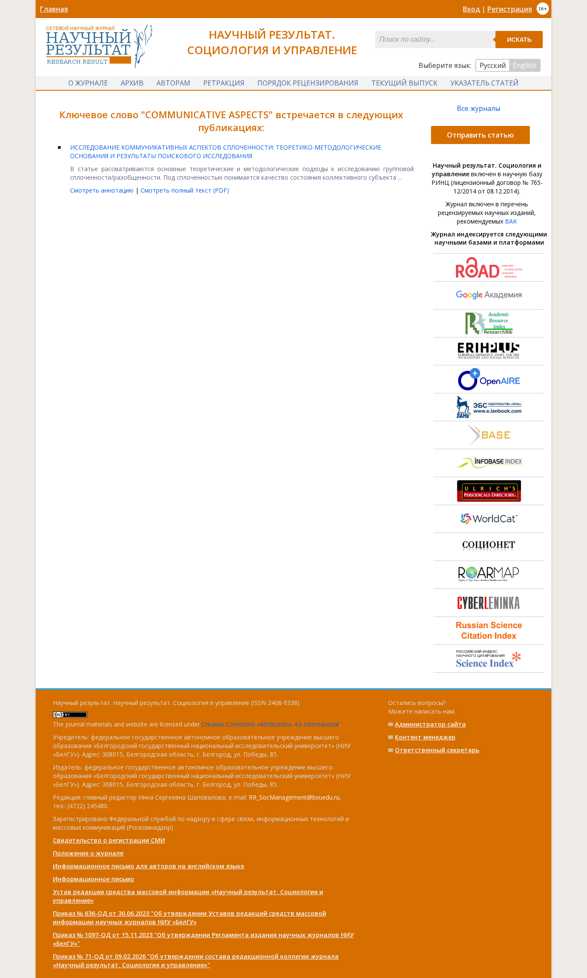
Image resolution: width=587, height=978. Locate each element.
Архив (132, 83)
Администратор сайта (430, 724)
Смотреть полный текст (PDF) (185, 190)
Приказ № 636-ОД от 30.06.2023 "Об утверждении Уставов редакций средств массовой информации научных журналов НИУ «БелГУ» (189, 917)
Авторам (173, 83)
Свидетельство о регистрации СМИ (109, 840)
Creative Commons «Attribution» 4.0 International (270, 724)
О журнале (88, 83)
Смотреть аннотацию (102, 190)
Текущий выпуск (404, 83)
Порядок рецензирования (307, 83)
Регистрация (509, 9)
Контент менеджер (425, 737)
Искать (519, 39)
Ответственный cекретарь (437, 750)
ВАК (511, 221)
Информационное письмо (93, 879)
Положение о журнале (88, 853)
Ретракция (224, 83)
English (524, 65)
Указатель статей (484, 83)
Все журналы (478, 108)
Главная (54, 9)
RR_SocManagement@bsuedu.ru (294, 797)
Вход (471, 9)
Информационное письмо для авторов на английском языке (148, 866)
